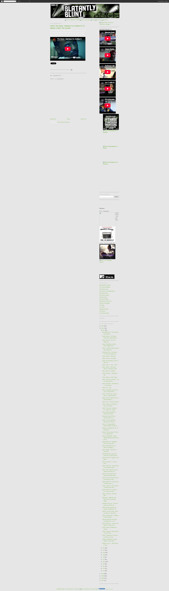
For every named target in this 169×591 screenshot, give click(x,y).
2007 (102, 580)
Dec (104, 330)
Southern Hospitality (104, 303)
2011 (102, 328)
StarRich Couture (103, 309)
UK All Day (102, 311)
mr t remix (102, 307)
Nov (104, 548)
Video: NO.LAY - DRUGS (108, 371)
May (104, 561)
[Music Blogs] (101, 589)
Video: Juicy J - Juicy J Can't (109, 364)
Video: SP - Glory (106, 387)
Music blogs (109, 589)
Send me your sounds (105, 204)
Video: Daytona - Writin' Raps (109, 377)
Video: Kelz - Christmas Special (110, 401)
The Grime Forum (103, 289)
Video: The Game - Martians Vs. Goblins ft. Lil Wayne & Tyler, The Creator (67, 27)
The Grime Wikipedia (104, 287)
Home (68, 119)
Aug (104, 554)
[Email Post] (71, 69)
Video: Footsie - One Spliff (109, 358)
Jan (104, 570)
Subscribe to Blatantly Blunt (68, 589)
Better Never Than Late (105, 301)
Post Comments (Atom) (63, 122)
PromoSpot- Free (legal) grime (107, 291)
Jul (104, 557)
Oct (104, 550)
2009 (102, 576)
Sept (104, 552)
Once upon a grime (104, 295)
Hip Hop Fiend (103, 297)
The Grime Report (104, 299)
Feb (104, 568)
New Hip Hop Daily (104, 313)
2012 (102, 326)
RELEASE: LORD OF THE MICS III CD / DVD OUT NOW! (109, 499)
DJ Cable (101, 305)
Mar (104, 566)
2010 (102, 573)
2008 (102, 578)
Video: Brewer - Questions (109, 356)
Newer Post (53, 119)
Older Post (83, 119)
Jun (104, 559)
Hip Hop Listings (103, 293)
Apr (104, 564)
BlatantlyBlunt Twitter (104, 285)
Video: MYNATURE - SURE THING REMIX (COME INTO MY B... (110, 437)
